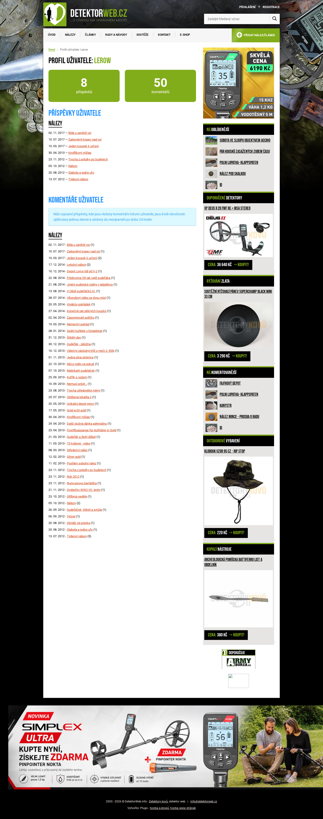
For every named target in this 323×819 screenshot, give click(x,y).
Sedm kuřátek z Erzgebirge (84, 331)
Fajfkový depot (230, 383)
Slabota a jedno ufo (81, 172)
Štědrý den (74, 337)
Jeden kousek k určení (83, 146)
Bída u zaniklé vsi (79, 133)
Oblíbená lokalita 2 (79, 397)
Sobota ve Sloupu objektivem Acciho (245, 140)
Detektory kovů (158, 801)
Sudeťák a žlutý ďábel (81, 437)
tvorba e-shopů (159, 808)
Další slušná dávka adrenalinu (87, 423)
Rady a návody (116, 34)
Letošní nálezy (76, 264)
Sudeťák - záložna (79, 344)
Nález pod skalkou (233, 173)
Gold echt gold (76, 410)
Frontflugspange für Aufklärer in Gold (91, 430)
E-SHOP (185, 34)
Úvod (52, 34)
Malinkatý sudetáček (81, 370)
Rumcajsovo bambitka (82, 483)
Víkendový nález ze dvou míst (86, 297)
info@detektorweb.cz (203, 801)
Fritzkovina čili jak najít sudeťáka (88, 278)
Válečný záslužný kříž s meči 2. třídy (90, 350)
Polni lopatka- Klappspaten (239, 162)
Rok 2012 (73, 476)
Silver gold (74, 456)
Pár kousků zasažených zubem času (245, 151)
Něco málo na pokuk (80, 364)
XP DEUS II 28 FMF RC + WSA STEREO (227, 208)
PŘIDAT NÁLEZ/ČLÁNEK (258, 35)
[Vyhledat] (274, 19)
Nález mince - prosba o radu (239, 416)
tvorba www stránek (183, 808)
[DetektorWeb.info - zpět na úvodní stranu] (88, 14)
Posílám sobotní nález (81, 463)
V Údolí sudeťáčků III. (81, 291)
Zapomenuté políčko (80, 317)
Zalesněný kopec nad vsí (84, 139)
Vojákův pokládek (79, 304)
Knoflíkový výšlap (79, 152)
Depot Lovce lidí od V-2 (82, 271)
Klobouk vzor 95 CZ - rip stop (224, 451)
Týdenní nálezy (78, 179)
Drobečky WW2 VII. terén (83, 490)
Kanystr (225, 405)
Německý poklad (78, 324)
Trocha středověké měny (83, 390)
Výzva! (71, 516)
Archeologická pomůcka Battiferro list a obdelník (233, 562)
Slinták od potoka (78, 523)
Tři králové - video (78, 443)
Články (90, 34)
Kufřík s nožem (77, 377)
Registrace (271, 7)
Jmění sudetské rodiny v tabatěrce (90, 284)
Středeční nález (77, 450)
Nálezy (70, 34)
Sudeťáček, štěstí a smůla (84, 509)
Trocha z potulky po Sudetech (88, 159)
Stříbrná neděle (77, 496)
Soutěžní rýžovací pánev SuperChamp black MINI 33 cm (238, 294)
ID (221, 184)
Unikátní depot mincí (80, 403)
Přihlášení (247, 7)
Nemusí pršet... (77, 384)
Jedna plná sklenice (80, 357)
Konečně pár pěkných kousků (86, 311)
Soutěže (142, 34)
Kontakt (164, 34)
